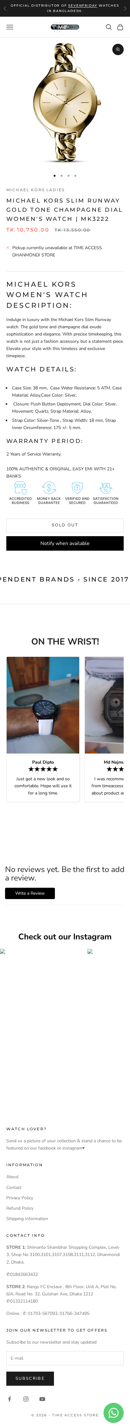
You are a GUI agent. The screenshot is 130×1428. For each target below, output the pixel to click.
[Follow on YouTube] (42, 1399)
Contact (13, 1187)
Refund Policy (19, 1208)
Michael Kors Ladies (35, 189)
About (12, 1177)
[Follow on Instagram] (26, 1399)
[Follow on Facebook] (9, 1399)
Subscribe (30, 1378)
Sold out (65, 525)
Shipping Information (27, 1219)
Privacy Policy (19, 1198)
